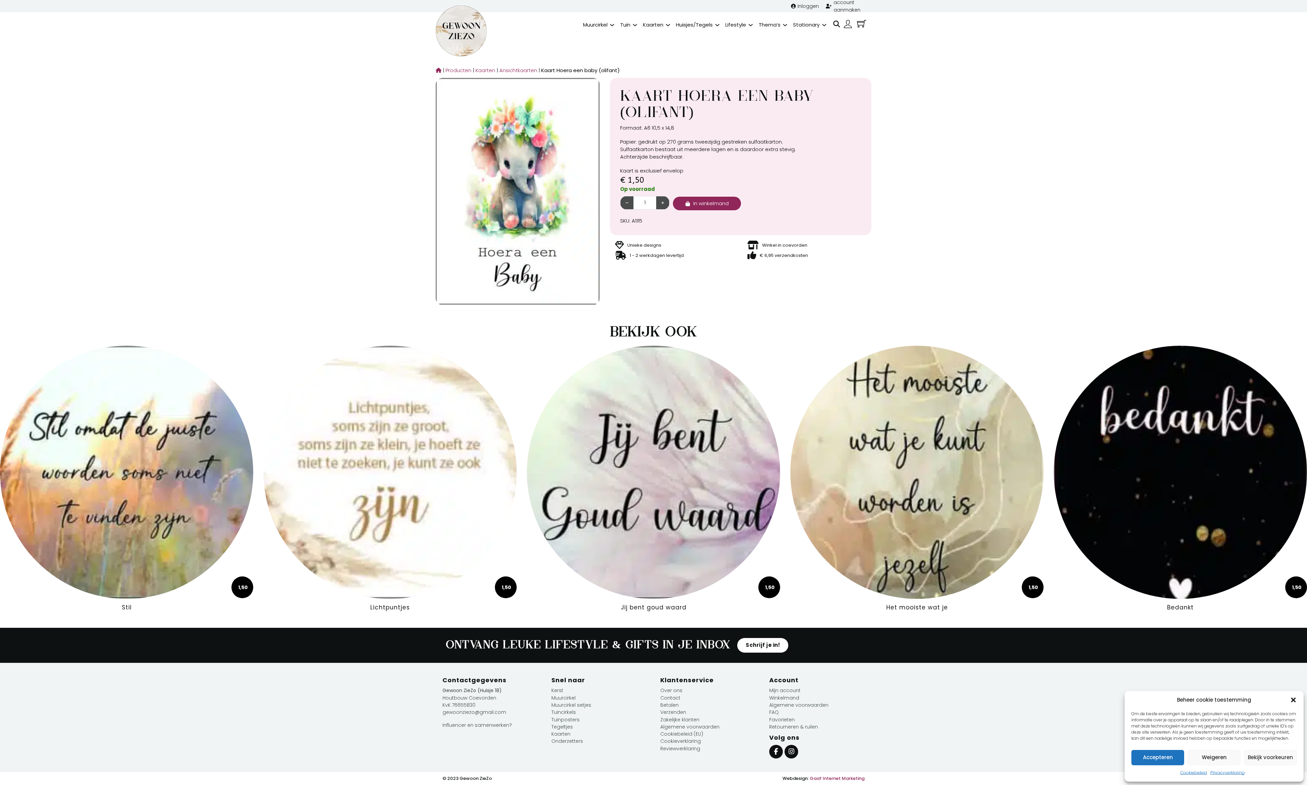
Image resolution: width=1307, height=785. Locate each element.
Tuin (625, 24)
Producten (457, 70)
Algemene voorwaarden (690, 726)
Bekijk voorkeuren (1270, 757)
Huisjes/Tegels (694, 24)
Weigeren (1214, 757)
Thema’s (769, 24)
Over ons (671, 690)
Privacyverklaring (1227, 772)
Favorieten (782, 719)
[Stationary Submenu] (824, 25)
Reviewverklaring (680, 748)
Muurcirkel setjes (571, 705)
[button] (1293, 700)
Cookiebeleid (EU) (681, 734)
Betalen (669, 705)
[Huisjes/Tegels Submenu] (717, 25)
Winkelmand (784, 697)
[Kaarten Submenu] (668, 25)
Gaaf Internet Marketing (837, 778)
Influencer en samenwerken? (477, 725)
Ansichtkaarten (516, 70)
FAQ (774, 712)
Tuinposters (565, 719)
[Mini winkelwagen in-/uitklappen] (861, 23)
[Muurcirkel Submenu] (612, 25)
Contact (670, 697)
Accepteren (1158, 757)
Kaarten (653, 24)
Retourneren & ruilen (793, 726)
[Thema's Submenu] (785, 25)
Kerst (557, 690)
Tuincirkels (563, 712)
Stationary (806, 24)
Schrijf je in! (763, 645)
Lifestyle (735, 24)
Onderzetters (567, 741)
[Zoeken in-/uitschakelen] (836, 24)
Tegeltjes (562, 726)
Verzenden (673, 712)
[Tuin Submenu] (635, 25)
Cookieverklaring (680, 741)
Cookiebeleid (1193, 772)
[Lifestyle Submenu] (750, 25)
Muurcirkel (595, 24)
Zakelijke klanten (679, 719)
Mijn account (785, 690)
